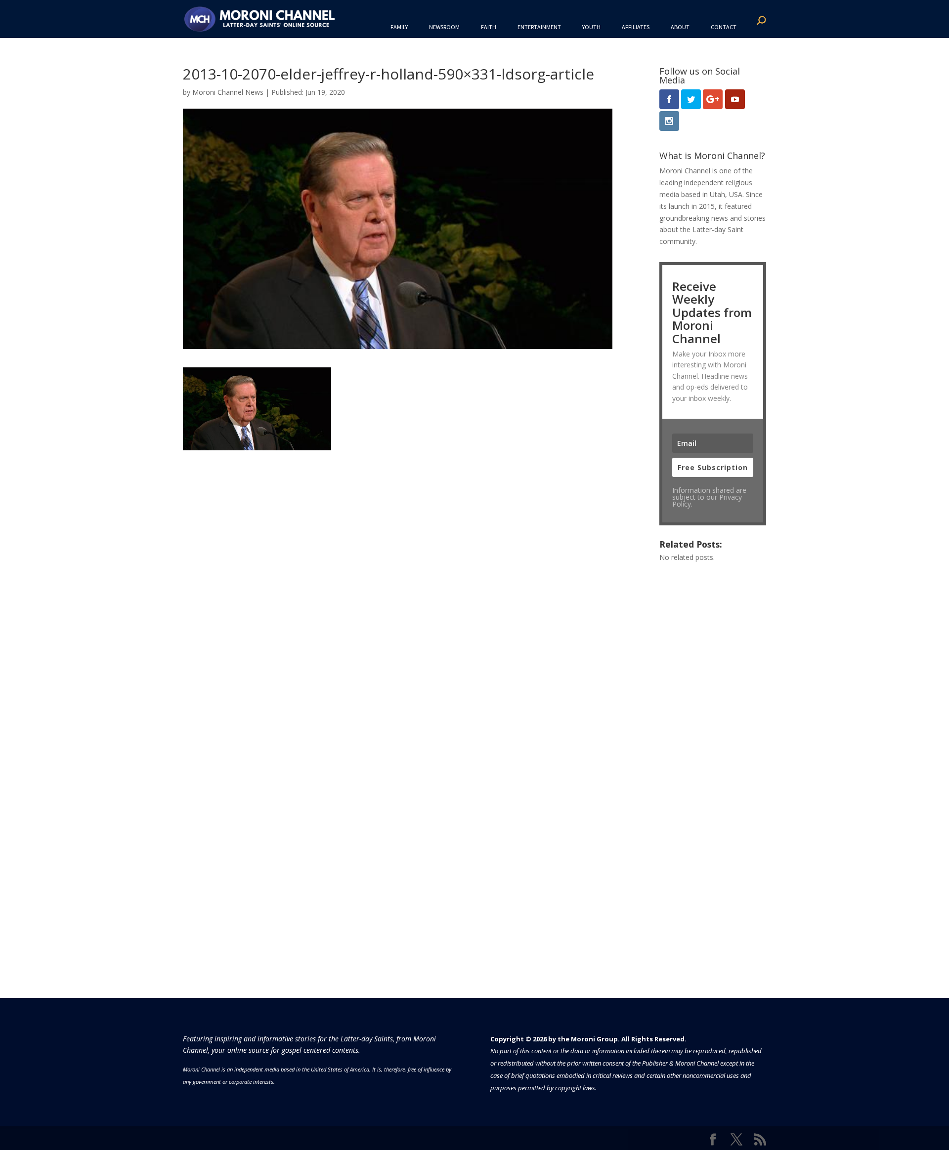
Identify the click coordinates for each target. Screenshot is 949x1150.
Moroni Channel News (227, 92)
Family (399, 27)
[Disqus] (397, 573)
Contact (723, 27)
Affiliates (635, 27)
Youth (591, 27)
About (680, 27)
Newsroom (444, 27)
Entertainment (539, 27)
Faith (488, 27)
